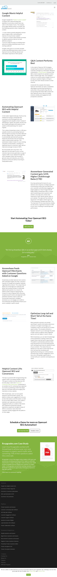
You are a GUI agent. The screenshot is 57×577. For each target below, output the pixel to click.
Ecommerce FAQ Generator (7, 496)
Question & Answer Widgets (7, 520)
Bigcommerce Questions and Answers (9, 536)
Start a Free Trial (28, 226)
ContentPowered (42, 72)
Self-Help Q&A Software (6, 512)
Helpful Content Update (19, 20)
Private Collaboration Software (8, 525)
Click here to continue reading (11, 472)
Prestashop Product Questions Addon (9, 544)
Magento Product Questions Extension (9, 541)
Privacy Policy (32, 571)
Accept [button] (28, 574)
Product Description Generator (8, 549)
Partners (3, 562)
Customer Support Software (7, 517)
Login (54, 2)
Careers (3, 560)
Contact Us (49, 2)
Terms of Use (41, 571)
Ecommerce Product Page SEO (8, 488)
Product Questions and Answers (8, 507)
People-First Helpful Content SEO (8, 486)
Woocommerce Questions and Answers (10, 538)
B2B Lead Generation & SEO (7, 494)
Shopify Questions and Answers (8, 533)
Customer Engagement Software (8, 515)
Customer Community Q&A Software (9, 509)
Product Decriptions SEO (6, 546)
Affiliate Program (5, 564)
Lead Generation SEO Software (8, 523)
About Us (3, 558)
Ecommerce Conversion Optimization (9, 491)
